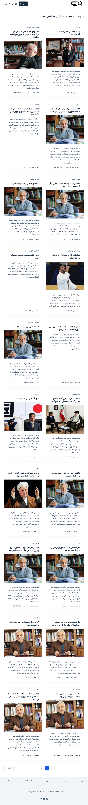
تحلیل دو (36, 179)
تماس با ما (47, 781)
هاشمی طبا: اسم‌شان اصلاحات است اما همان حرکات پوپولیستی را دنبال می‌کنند (23, 696)
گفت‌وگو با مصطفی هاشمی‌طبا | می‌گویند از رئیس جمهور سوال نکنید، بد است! (23, 34)
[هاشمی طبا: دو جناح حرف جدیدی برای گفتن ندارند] (65, 494)
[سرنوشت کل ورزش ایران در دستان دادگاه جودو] (65, 276)
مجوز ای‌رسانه (8, 781)
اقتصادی (78, 27)
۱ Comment (17, 93)
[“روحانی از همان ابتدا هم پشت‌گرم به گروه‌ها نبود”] (23, 643)
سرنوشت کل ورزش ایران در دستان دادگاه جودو (65, 256)
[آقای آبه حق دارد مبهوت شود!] (23, 416)
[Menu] (6, 4)
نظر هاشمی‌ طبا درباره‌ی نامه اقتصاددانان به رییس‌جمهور (68, 695)
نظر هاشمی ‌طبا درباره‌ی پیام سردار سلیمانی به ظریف (65, 549)
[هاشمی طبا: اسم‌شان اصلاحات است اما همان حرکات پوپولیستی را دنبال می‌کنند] (23, 717)
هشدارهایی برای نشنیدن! (28, 327)
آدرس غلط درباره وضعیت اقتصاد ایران (25, 256)
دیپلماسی (77, 394)
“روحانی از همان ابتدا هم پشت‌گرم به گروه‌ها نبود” (24, 624)
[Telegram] (9, 4)
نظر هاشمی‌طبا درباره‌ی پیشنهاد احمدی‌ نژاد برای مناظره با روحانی (66, 624)
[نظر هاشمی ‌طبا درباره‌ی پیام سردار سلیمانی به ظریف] (65, 568)
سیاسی (28, 27)
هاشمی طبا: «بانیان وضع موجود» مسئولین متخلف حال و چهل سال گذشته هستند (24, 111)
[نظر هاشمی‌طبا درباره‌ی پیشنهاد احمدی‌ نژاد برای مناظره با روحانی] (65, 643)
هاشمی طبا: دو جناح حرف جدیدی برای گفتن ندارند (65, 474)
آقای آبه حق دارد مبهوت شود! (26, 398)
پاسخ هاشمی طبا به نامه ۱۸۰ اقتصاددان (68, 33)
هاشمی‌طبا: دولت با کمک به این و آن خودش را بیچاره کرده (64, 185)
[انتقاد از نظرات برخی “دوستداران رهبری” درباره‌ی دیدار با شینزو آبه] (65, 419)
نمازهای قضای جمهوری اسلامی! (25, 183)
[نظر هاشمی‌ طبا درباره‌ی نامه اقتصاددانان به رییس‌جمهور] (65, 714)
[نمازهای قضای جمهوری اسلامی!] (23, 201)
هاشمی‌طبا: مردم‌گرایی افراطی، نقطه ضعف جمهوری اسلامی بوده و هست (64, 110)
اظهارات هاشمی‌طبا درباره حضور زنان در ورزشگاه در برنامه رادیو (64, 328)
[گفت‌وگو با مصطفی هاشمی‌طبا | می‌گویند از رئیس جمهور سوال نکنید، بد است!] (23, 55)
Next (10, 768)
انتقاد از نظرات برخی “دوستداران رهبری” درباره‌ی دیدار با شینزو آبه (66, 400)
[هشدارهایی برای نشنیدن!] (23, 344)
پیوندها (65, 781)
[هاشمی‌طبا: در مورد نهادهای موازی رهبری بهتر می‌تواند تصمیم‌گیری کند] (23, 568)
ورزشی (73, 179)
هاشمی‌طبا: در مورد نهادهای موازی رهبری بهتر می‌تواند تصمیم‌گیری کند (23, 549)
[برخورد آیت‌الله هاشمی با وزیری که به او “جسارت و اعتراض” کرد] (23, 494)
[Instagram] (12, 4)
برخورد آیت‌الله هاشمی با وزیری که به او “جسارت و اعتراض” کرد (23, 474)
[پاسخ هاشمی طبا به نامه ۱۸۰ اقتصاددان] (65, 52)
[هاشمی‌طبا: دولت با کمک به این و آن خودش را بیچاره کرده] (65, 204)
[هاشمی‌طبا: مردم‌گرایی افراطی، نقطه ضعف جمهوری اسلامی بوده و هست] (65, 129)
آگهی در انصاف (28, 781)
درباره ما (81, 781)
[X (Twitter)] (16, 4)
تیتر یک (32, 27)
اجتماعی (78, 179)
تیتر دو (32, 544)
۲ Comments (57, 167)
